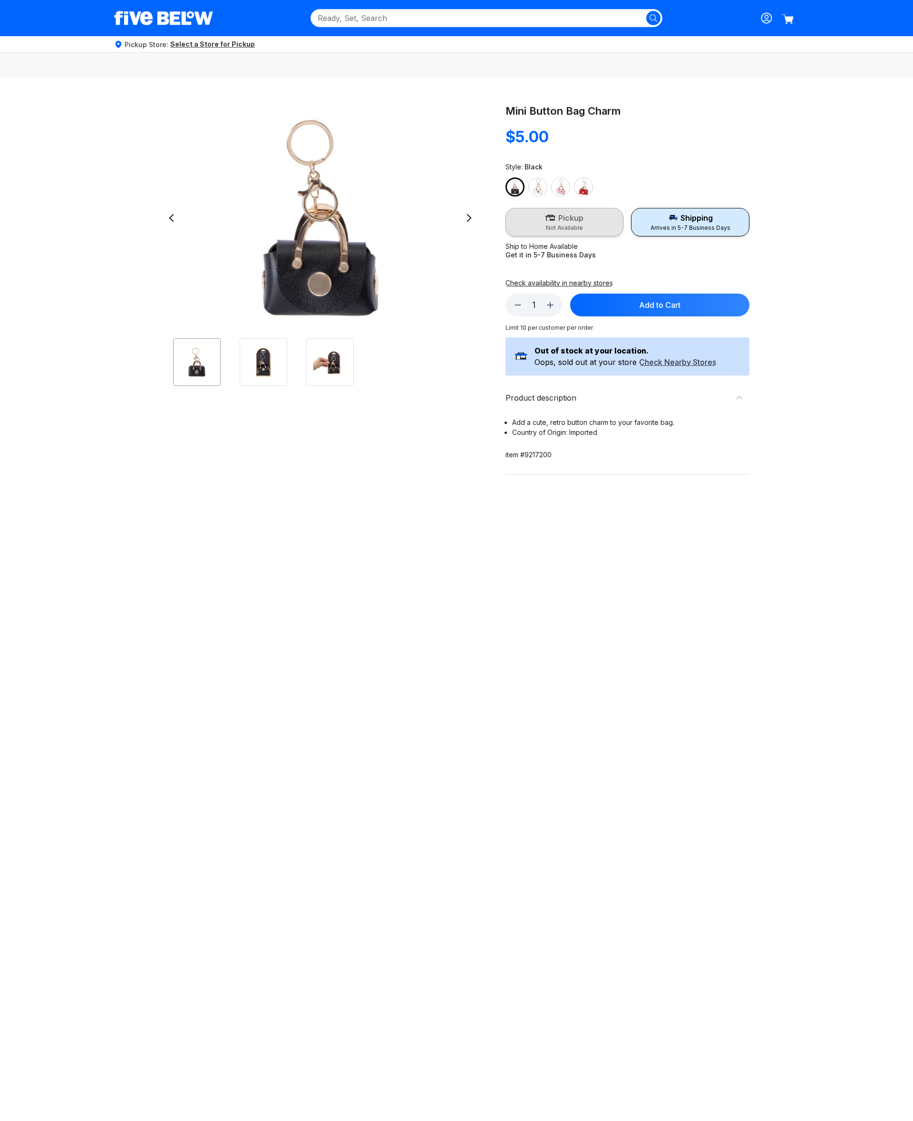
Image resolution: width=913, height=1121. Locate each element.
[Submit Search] (653, 18)
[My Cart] (787, 19)
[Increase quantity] (550, 305)
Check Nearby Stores (677, 362)
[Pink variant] (560, 187)
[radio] (564, 222)
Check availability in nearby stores (559, 283)
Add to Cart (659, 305)
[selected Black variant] (514, 187)
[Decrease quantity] (518, 305)
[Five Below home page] (163, 18)
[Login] (766, 18)
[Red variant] (583, 187)
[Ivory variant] (537, 187)
